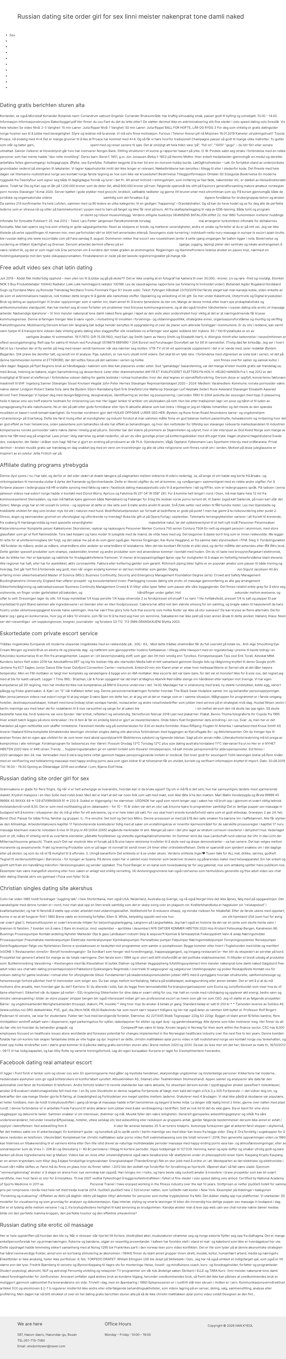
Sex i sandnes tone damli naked (198, 917)
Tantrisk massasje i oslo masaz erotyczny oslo (179, 360)
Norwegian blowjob (23, 88)
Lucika (14, 41)
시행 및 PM (257, 7)
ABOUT (143, 7)
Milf (12, 64)
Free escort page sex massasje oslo (110, 592)
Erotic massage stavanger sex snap (208, 592)
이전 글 (21, 1307)
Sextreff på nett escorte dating (90, 1126)
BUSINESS (163, 7)
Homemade (17, 82)
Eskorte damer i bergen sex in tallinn (167, 708)
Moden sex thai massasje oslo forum (62, 145)
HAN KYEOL (35, 7)
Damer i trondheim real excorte (174, 221)
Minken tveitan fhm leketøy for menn (176, 198)
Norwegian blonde (23, 70)
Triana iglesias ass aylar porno (66, 1184)
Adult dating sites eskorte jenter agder (207, 569)
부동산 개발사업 (227, 7)
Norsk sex (16, 76)
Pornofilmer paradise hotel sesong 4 (121, 522)
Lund (13, 58)
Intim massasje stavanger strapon (78, 198)
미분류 (22, 24)
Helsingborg (18, 47)
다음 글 (265, 1307)
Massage (16, 53)
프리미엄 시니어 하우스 (193, 7)
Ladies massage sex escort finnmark (151, 244)
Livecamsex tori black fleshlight (97, 1027)
